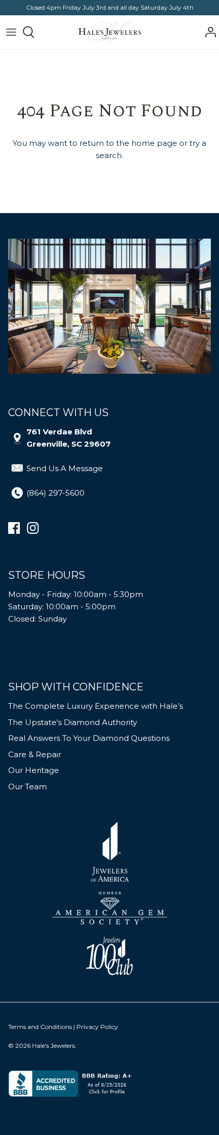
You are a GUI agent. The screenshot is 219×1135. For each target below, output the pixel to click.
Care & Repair (34, 754)
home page (154, 143)
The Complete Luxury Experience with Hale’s (95, 706)
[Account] (208, 32)
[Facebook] (14, 528)
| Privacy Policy (95, 1026)
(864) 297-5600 (55, 493)
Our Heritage (33, 770)
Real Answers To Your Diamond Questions (89, 738)
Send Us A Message (64, 468)
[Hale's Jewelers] (110, 32)
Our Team (27, 786)
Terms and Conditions (40, 1026)
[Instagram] (33, 528)
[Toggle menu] (11, 32)
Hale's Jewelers (53, 1045)
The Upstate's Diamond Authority (72, 722)
